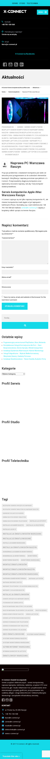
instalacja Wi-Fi (9, 529)
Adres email (6, 277)
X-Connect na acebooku (25, 54)
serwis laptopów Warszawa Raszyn (16, 618)
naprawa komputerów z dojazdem (25, 138)
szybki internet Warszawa (16, 647)
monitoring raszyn (10, 560)
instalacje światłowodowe (17, 539)
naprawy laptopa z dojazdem (15, 141)
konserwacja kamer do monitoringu (17, 552)
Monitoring (32, 556)
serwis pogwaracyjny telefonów (15, 622)
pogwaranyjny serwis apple (13, 602)
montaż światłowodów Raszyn (19, 569)
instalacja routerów (35, 525)
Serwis (20, 127)
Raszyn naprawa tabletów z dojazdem (17, 606)
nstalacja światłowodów (16, 594)
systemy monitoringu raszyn (15, 638)
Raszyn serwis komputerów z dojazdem (27, 149)
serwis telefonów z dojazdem (14, 630)
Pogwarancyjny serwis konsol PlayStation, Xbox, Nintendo (24, 342)
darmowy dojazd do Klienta (13, 513)
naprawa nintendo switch (12, 582)
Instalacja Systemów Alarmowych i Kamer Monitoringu (23, 351)
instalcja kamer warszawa (14, 543)
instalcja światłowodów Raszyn (20, 547)
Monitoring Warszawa (30, 560)
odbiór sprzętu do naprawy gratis (16, 599)
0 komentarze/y (12, 155)
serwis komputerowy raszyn (13, 614)
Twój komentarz (8, 238)
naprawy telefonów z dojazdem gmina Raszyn (20, 586)
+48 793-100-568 (11, 714)
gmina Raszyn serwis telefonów (15, 521)
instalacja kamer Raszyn (13, 525)
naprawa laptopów (36, 578)
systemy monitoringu (36, 634)
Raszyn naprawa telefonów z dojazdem (18, 610)
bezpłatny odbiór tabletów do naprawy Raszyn (20, 509)
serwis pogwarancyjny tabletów (15, 626)
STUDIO (22, 3)
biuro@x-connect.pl (12, 718)
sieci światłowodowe (13, 634)
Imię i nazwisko (8, 267)
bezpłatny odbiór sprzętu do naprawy (17, 505)
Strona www (6, 287)
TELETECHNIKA (32, 3)
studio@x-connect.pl (12, 725)
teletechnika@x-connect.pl (15, 729)
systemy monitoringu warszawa (16, 642)
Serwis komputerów (33, 127)
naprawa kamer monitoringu (14, 578)
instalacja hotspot (38, 521)
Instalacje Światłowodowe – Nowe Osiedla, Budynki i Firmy (24, 359)
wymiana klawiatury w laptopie (14, 651)
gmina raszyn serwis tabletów (14, 517)
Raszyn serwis (41, 610)
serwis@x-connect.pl (29, 208)
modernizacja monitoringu (14, 556)
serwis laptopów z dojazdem (34, 152)
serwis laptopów (32, 614)
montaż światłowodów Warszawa (20, 574)
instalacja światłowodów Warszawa (22, 534)
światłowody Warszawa (15, 656)
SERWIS (15, 3)
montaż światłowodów (15, 564)
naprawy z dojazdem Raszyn (13, 590)
